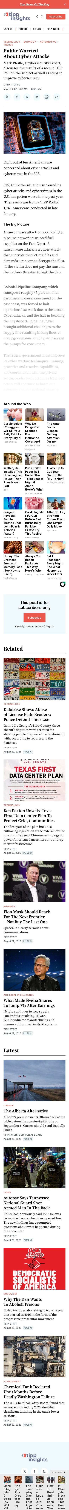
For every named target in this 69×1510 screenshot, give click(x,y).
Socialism (10, 1293)
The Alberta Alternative (26, 1111)
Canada (9, 1105)
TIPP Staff (10, 747)
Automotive (48, 42)
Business (9, 906)
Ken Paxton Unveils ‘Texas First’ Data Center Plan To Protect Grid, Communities (29, 816)
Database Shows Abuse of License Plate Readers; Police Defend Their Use (27, 714)
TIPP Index (53, 29)
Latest (8, 29)
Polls (37, 29)
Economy (30, 42)
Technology (12, 42)
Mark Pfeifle (12, 84)
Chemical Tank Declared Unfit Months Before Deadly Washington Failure (29, 1392)
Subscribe (56, 16)
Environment (12, 1381)
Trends (8, 44)
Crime (7, 1192)
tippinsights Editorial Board (23, 1134)
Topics (22, 29)
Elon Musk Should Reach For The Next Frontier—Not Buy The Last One (27, 917)
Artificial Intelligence (19, 995)
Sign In (50, 626)
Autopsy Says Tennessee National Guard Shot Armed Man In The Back (27, 1203)
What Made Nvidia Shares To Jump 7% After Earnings (29, 1002)
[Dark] (37, 16)
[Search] (42, 16)
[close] (65, 4)
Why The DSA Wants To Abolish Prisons (23, 1301)
